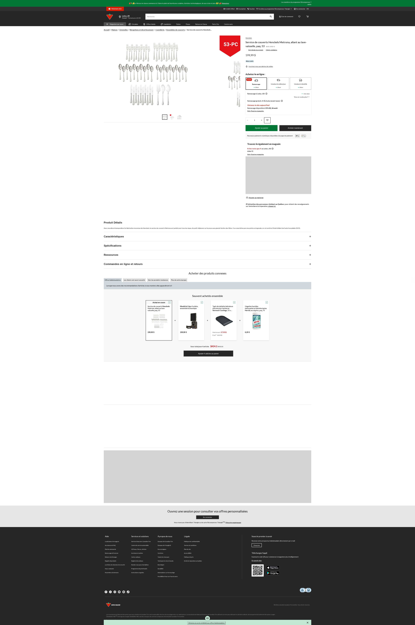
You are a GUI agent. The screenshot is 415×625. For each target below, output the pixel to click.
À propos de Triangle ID (164, 545)
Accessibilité (188, 553)
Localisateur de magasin (112, 541)
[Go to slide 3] (179, 117)
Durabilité (160, 568)
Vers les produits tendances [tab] (158, 280)
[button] (271, 16)
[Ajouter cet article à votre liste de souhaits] (267, 120)
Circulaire (135, 24)
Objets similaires (271, 50)
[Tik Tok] (128, 592)
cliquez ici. (272, 206)
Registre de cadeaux (137, 561)
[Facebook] (106, 592)
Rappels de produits (110, 561)
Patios (178, 24)
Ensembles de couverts (175, 30)
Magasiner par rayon (116, 24)
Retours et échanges (111, 557)
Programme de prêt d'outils (139, 568)
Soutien (252, 9)
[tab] (256, 83)
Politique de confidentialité (192, 541)
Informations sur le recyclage (166, 572)
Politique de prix (188, 557)
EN (308, 9)
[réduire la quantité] (261, 120)
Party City (215, 24)
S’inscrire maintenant (233, 522)
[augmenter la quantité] (247, 120)
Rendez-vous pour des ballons (140, 565)
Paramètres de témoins (112, 572)
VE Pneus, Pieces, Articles (138, 549)
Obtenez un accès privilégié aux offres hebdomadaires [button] (206, 623)
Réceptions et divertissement (141, 30)
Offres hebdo (150, 24)
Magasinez (225, 3)
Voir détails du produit (255, 50)
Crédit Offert (230, 9)
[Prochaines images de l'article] (237, 79)
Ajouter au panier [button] (261, 128)
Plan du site (187, 549)
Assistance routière (137, 553)
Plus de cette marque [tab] (178, 280)
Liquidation (167, 24)
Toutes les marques (163, 557)
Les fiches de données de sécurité (115, 565)
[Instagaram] (114, 592)
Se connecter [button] (300, 9)
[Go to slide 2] (172, 117)
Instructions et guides (137, 572)
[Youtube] (119, 592)
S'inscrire (257, 545)
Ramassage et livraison (111, 553)
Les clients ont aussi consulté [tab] (134, 280)
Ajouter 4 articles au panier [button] (208, 354)
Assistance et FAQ (110, 545)
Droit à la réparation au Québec (193, 561)
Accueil (106, 30)
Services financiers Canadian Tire (141, 541)
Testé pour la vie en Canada (165, 561)
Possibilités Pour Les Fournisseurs (168, 576)
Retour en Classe (201, 24)
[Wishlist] (299, 16)
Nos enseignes (162, 549)
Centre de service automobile (140, 545)
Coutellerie (159, 30)
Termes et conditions (190, 545)
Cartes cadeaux (135, 557)
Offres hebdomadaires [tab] (113, 280)
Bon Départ (161, 565)
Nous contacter (109, 568)
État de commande (110, 549)
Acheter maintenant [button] (295, 128)
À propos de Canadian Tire (165, 541)
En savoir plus (257, 560)
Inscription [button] (242, 9)
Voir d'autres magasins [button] (255, 111)
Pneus (188, 24)
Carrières (160, 553)
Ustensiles (123, 30)
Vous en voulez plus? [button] (301, 97)
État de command (287, 16)
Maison (114, 30)
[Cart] (307, 16)
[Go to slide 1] (164, 117)
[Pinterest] (123, 592)
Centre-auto (228, 24)
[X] (110, 592)
